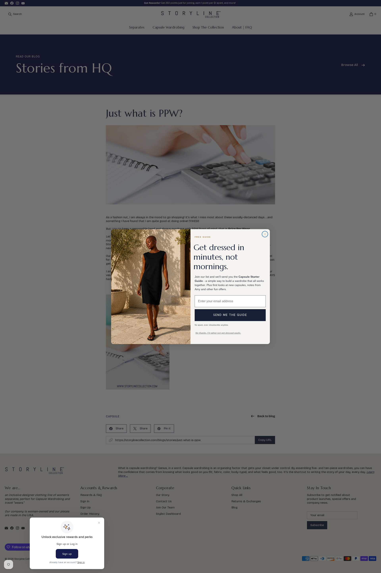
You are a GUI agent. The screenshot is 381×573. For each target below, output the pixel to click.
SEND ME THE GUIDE (230, 315)
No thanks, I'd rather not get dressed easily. (218, 333)
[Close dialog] (265, 234)
